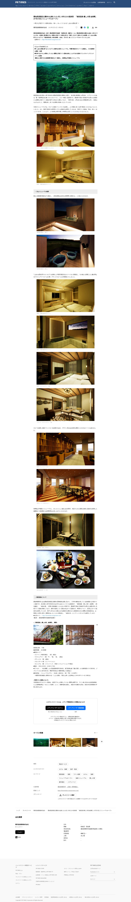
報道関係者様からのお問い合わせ (59, 897)
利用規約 (46, 897)
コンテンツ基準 (38, 897)
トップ (18, 810)
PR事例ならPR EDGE (69, 875)
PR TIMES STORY (40, 868)
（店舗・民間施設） (72, 787)
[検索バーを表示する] (114, 2)
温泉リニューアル (81, 778)
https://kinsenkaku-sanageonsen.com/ (51, 39)
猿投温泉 (61, 774)
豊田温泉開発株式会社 (39, 810)
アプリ (37, 5)
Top (16, 5)
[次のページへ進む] (101, 741)
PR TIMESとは (19, 870)
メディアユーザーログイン (55, 708)
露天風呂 (61, 782)
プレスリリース (27, 810)
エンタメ (43, 5)
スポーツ (91, 5)
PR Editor (38, 884)
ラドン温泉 (77, 774)
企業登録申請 (101, 2)
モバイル (31, 5)
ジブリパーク (72, 782)
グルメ (85, 5)
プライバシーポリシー (27, 897)
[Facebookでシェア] (84, 27)
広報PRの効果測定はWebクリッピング (45, 881)
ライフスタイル (70, 5)
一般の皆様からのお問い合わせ (91, 897)
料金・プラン (19, 873)
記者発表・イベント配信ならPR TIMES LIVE (46, 875)
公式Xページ (93, 875)
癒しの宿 (92, 778)
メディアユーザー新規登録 (76, 708)
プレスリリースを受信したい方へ (24, 877)
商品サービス (63, 764)
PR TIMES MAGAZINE (41, 878)
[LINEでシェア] (87, 27)
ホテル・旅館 (63, 769)
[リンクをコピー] (96, 27)
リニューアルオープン (65, 778)
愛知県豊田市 (62, 787)
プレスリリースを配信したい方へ (24, 880)
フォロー (20, 832)
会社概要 (18, 897)
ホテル (85, 774)
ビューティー (51, 5)
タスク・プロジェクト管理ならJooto (72, 868)
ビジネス (79, 5)
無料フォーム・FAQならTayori (71, 871)
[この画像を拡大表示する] (41, 742)
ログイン (109, 2)
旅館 (92, 774)
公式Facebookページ (95, 868)
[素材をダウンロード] (92, 27)
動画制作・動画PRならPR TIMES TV (44, 871)
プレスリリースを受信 (89, 2)
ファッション (60, 5)
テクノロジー (23, 5)
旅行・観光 (73, 769)
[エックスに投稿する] (81, 27)
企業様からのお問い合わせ (75, 897)
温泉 (69, 774)
